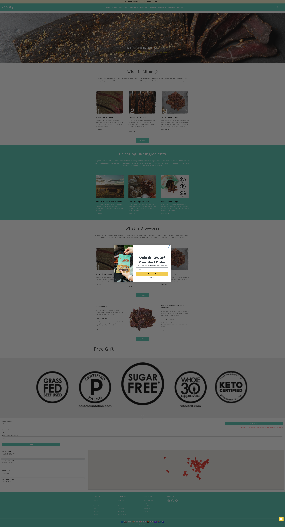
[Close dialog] (169, 247)
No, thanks (152, 277)
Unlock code (152, 274)
